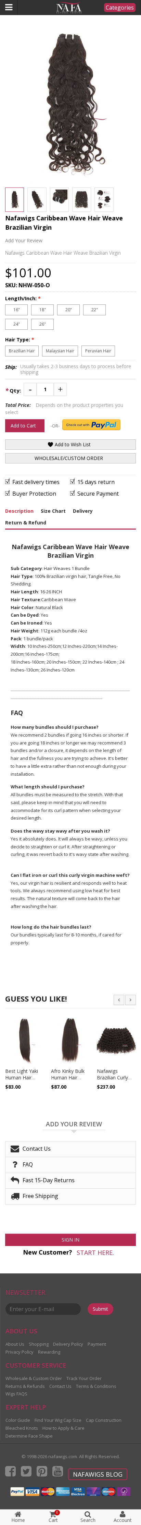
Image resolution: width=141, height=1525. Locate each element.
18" (42, 310)
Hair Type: (19, 339)
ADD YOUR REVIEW (74, 1124)
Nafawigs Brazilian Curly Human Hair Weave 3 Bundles (116, 1081)
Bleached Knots (21, 1428)
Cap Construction (103, 1420)
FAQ (28, 1164)
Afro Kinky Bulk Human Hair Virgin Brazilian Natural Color (68, 1081)
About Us (14, 1344)
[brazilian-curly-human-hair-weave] (116, 1040)
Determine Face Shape (29, 1436)
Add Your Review (23, 240)
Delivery (83, 511)
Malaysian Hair (60, 351)
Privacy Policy (19, 1352)
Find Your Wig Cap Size (58, 1420)
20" (68, 310)
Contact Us (37, 1148)
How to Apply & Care (63, 1428)
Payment (97, 1344)
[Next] (130, 1000)
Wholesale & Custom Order (33, 1378)
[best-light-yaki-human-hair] (24, 1040)
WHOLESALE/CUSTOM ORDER (69, 458)
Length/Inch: (23, 298)
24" (16, 324)
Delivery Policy (68, 1344)
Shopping (39, 1344)
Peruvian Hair (98, 351)
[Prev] (119, 1000)
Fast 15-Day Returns (49, 1180)
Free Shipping (40, 1196)
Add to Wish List (72, 444)
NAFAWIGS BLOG (98, 1474)
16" (16, 310)
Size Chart (53, 511)
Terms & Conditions (96, 1386)
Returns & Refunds (25, 1386)
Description (19, 511)
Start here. (95, 1252)
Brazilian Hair (22, 351)
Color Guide (17, 1420)
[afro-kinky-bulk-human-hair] (70, 1040)
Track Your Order (84, 1378)
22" (94, 310)
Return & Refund (25, 522)
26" (42, 324)
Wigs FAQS (16, 1394)
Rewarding (49, 1352)
